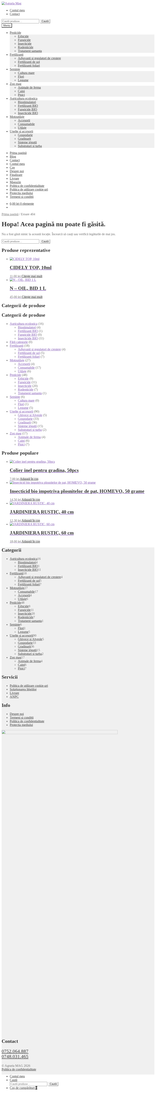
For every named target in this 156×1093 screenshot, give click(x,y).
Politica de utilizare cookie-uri (29, 189)
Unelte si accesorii (21, 131)
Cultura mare (26, 73)
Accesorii (24, 120)
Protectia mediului (21, 193)
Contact (15, 14)
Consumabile (26, 124)
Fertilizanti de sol (29, 62)
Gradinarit (24, 138)
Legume (23, 80)
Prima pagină (18, 153)
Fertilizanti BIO (28, 105)
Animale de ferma (29, 87)
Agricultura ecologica (23, 98)
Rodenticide (25, 47)
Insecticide (24, 43)
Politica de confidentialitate (27, 185)
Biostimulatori (27, 102)
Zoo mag (15, 84)
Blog (13, 156)
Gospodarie (25, 135)
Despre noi (17, 171)
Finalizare (16, 175)
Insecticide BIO (28, 113)
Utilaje (22, 127)
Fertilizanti (16, 54)
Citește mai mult (32, 276)
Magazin (15, 182)
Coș (12, 167)
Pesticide (15, 32)
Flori (21, 76)
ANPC (14, 696)
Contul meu (17, 10)
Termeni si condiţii (22, 196)
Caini (21, 91)
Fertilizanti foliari (29, 65)
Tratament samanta (30, 51)
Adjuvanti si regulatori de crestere (39, 58)
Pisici (21, 94)
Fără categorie (19, 342)
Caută (45, 21)
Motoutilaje (17, 116)
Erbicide (23, 36)
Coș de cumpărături (23, 1088)
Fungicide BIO (27, 109)
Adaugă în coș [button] (29, 479)
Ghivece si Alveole (30, 415)
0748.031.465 (15, 1056)
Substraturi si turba (30, 146)
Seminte (15, 69)
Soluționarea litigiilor (23, 689)
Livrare (14, 178)
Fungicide (24, 40)
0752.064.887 (15, 1051)
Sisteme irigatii (27, 142)
